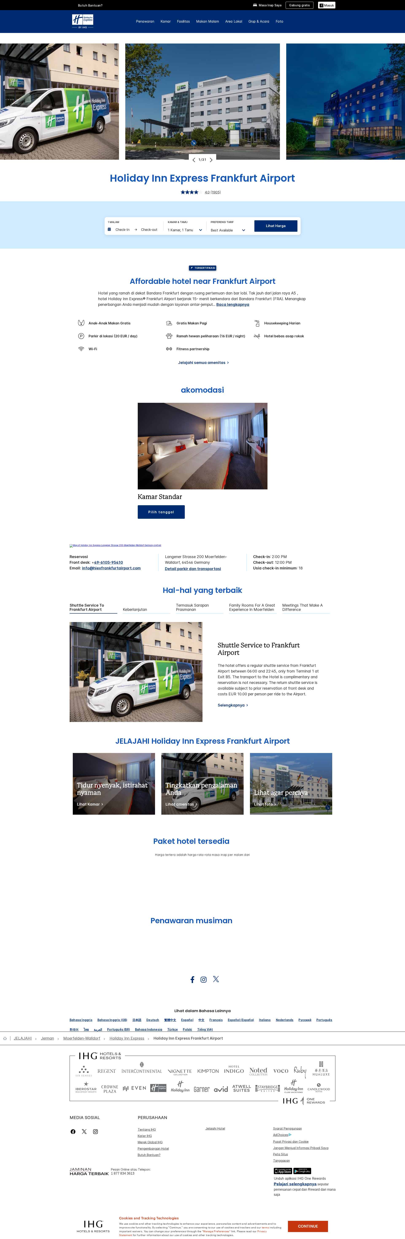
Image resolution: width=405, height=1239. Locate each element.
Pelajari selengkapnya (295, 1184)
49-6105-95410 (108, 562)
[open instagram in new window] (201, 980)
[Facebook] (74, 1131)
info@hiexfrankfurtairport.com (111, 568)
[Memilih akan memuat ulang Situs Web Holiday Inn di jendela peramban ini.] (180, 1088)
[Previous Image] (194, 160)
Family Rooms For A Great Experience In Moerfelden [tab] (252, 607)
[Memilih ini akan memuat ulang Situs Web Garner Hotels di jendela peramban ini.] (202, 1088)
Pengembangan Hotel (153, 1148)
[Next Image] (210, 160)
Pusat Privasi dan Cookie (291, 1141)
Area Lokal (233, 21)
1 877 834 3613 (122, 1173)
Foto (279, 21)
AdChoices (280, 1135)
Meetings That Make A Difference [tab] (302, 607)
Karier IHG (145, 1136)
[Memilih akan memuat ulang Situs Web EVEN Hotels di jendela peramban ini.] (134, 1088)
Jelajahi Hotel (215, 1128)
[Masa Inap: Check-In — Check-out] (133, 229)
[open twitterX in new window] (213, 980)
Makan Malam (207, 21)
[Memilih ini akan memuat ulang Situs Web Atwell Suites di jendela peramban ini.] (241, 1088)
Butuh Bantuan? (90, 5)
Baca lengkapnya (232, 304)
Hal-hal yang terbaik (202, 591)
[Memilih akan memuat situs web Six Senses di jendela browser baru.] (84, 1070)
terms (265, 1227)
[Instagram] (95, 1131)
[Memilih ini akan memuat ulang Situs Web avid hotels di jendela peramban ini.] (221, 1088)
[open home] (6, 1038)
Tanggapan (281, 1160)
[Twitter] (84, 1131)
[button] (326, 5)
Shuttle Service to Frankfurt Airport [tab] (87, 607)
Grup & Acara (258, 21)
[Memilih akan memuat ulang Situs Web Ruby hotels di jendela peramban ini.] (300, 1070)
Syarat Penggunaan (287, 1128)
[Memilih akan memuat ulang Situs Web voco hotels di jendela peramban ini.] (280, 1070)
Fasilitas (183, 21)
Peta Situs (280, 1154)
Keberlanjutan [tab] (135, 609)
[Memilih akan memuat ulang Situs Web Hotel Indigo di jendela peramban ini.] (234, 1070)
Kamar (166, 21)
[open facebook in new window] (190, 980)
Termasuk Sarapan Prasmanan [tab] (192, 607)
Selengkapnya (231, 705)
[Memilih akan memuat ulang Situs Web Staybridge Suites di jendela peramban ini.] (267, 1088)
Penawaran (145, 21)
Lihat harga (276, 226)
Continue (308, 1226)
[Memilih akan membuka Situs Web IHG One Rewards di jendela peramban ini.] (304, 1101)
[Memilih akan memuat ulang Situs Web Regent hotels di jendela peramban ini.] (106, 1070)
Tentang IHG (147, 1129)
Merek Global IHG (150, 1142)
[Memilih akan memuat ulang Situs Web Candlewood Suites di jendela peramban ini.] (318, 1088)
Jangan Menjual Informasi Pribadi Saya (300, 1148)
